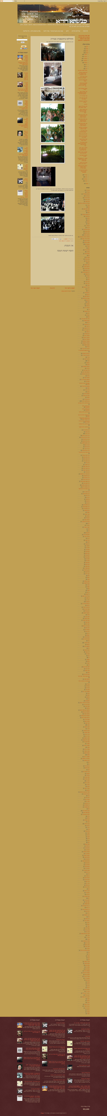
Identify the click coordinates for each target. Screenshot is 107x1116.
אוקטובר (85, 58)
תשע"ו (88, 1013)
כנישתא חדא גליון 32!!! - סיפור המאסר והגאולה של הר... (82, 167)
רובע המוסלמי (87, 915)
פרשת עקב (87, 864)
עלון (89, 808)
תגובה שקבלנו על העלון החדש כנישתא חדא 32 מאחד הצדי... (82, 144)
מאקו (88, 672)
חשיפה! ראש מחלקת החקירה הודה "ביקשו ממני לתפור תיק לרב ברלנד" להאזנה (33, 1049)
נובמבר (85, 56)
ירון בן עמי (88, 631)
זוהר (89, 529)
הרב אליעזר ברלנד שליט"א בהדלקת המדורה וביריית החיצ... (83, 111)
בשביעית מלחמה (86, 298)
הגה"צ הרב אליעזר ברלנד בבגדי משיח (83, 163)
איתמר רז (88, 225)
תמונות (88, 1000)
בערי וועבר (87, 283)
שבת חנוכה (87, 1036)
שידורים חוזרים (76, 31)
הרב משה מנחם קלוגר (85, 481)
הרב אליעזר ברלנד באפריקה (84, 403)
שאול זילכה (87, 928)
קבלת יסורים (87, 879)
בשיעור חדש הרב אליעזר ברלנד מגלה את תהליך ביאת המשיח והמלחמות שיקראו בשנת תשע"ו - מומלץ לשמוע (56, 1087)
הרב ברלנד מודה (86, 439)
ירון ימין (88, 633)
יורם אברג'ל (87, 611)
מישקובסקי (87, 700)
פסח (89, 842)
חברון (88, 542)
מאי (86, 68)
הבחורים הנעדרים (86, 355)
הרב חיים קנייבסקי (86, 450)
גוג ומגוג (88, 305)
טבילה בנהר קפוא (86, 596)
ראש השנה (87, 901)
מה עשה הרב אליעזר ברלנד (84, 681)
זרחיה (88, 538)
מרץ (86, 176)
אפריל (85, 174)
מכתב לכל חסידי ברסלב (85, 702)
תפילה (88, 1002)
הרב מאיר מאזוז (86, 466)
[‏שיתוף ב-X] (55, 239)
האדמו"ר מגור (87, 339)
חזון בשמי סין (87, 568)
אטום (88, 212)
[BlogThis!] (56, 239)
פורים (88, 838)
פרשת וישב (87, 859)
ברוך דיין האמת (86, 287)
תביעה (88, 987)
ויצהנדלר (88, 525)
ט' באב (88, 592)
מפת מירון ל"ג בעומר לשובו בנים (83, 136)
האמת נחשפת (87, 344)
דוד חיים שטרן (87, 328)
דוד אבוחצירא (87, 324)
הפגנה (88, 391)
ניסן (89, 762)
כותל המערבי (87, 642)
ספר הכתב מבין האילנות (85, 792)
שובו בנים (88, 931)
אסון (89, 248)
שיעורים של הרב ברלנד (85, 950)
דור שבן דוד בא (87, 330)
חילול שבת (87, 571)
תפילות (88, 1009)
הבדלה (88, 346)
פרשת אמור (87, 847)
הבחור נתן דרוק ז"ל (86, 348)
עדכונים (85, 104)
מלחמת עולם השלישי (85, 715)
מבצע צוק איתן (87, 674)
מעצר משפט (87, 726)
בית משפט (87, 274)
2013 (87, 183)
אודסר (88, 205)
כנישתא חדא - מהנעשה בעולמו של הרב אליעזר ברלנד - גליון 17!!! (32, 1097)
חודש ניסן (88, 558)
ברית (89, 290)
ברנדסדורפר (87, 292)
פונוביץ (88, 833)
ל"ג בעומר (64, 240)
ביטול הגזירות (87, 268)
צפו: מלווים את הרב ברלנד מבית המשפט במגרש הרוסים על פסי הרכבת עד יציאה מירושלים (57, 1062)
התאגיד (88, 516)
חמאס (88, 577)
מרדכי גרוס (87, 736)
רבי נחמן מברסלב (86, 909)
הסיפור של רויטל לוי (86, 386)
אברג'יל (88, 192)
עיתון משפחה (87, 807)
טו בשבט (88, 597)
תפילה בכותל (87, 1004)
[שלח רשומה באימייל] (60, 238)
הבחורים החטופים (86, 353)
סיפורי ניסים (87, 782)
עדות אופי (88, 797)
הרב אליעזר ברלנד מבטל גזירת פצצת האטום (84, 418)
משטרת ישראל (87, 745)
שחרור (88, 935)
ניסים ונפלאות (87, 760)
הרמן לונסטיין (87, 510)
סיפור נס (88, 780)
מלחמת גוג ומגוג (86, 711)
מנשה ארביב (87, 719)
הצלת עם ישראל (86, 395)
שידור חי (88, 937)
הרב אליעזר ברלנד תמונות (84, 427)
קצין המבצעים (87, 896)
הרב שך (88, 503)
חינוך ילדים (87, 573)
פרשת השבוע (87, 857)
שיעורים (88, 948)
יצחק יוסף (88, 627)
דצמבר (85, 54)
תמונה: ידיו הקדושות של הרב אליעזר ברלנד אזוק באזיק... (82, 159)
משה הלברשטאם (86, 739)
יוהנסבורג (68, 240)
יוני (86, 66)
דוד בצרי (88, 326)
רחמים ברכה (87, 920)
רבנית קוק (88, 911)
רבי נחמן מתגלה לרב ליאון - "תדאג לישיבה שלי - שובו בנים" (26, 135)
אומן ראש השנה (86, 208)
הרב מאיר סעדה (86, 470)
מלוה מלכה (87, 706)
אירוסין (88, 222)
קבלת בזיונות (87, 877)
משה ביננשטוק (87, 738)
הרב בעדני (87, 431)
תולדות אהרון (87, 989)
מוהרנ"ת (88, 687)
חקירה (88, 584)
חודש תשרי (87, 566)
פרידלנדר (88, 846)
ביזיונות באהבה (87, 266)
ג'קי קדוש (88, 300)
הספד (88, 388)
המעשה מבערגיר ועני (85, 379)
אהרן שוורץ (87, 201)
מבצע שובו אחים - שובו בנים (84, 676)
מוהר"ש (88, 684)
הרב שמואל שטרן (86, 506)
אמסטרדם (87, 244)
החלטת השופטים (86, 366)
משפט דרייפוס (87, 756)
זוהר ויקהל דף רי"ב (83, 95)
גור (89, 309)
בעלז (89, 279)
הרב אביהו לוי (87, 399)
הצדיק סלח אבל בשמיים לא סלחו (83, 131)
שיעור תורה (87, 946)
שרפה (88, 985)
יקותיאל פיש (87, 629)
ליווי (89, 665)
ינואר (86, 181)
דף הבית (85, 31)
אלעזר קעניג (87, 240)
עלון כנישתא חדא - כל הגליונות (31, 31)
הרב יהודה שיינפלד (86, 455)
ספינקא (88, 790)
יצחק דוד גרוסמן (86, 625)
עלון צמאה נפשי (86, 812)
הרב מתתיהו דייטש (86, 486)
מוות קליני (88, 689)
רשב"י (88, 926)
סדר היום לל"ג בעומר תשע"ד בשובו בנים (83, 107)
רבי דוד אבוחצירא (86, 905)
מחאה (88, 695)
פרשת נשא (87, 862)
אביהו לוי (88, 190)
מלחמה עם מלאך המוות (85, 710)
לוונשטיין (88, 659)
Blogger (42, 1113)
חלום (88, 575)
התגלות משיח (87, 519)
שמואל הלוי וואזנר (86, 972)
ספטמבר (85, 60)
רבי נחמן (88, 907)
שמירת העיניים (87, 976)
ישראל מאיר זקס (86, 638)
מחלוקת (88, 697)
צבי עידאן (88, 872)
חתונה (88, 590)
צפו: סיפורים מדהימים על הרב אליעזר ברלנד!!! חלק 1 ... (82, 124)
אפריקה (88, 251)
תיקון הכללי (87, 995)
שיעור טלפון (87, 944)
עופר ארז (88, 801)
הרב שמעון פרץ (86, 508)
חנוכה (88, 579)
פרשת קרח (87, 868)
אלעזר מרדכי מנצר (86, 238)
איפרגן (88, 218)
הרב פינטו (88, 495)
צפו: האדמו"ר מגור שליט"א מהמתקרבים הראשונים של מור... (82, 92)
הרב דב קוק (87, 444)
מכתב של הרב (87, 704)
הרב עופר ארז (87, 491)
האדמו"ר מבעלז (86, 337)
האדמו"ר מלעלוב (86, 341)
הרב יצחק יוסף (87, 459)
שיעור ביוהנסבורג (86, 941)
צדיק (89, 874)
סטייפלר (88, 775)
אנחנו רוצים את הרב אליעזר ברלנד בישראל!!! (83, 171)
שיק (89, 952)
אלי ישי (88, 227)
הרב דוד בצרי (87, 448)
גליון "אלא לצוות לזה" (85, 318)
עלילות (88, 818)
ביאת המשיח (87, 264)
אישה (88, 223)
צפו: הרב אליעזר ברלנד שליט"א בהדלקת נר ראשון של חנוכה (26, 76)
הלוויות (88, 375)
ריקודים (88, 922)
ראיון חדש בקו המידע (83, 134)
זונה (89, 530)
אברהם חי (87, 195)
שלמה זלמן (87, 969)
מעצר (88, 725)
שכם (89, 957)
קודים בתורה (87, 887)
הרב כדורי (88, 462)
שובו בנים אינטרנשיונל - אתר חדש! (53, 31)
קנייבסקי (88, 894)
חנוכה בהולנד (87, 581)
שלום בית (88, 967)
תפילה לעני (87, 1008)
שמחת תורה (87, 974)
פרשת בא (88, 849)
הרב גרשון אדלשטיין (86, 442)
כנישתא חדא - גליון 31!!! (85, 1041)
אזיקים (88, 210)
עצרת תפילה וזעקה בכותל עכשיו (83, 140)
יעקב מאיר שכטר (86, 620)
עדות (89, 795)
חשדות (88, 586)
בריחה (88, 289)
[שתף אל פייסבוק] (53, 239)
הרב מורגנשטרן (86, 475)
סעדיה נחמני (87, 788)
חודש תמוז (87, 564)
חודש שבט (87, 562)
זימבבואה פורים (86, 534)
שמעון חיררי (87, 978)
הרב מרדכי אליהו (86, 479)
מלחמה (88, 708)
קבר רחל (88, 883)
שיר (89, 954)
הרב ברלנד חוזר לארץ (85, 437)
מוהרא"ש (88, 685)
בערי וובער (87, 281)
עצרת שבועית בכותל (86, 1072)
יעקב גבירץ (87, 616)
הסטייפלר (88, 381)
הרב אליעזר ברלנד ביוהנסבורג (86, 409)
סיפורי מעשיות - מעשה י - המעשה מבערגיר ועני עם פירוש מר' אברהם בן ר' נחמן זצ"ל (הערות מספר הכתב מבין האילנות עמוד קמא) (79, 1087)
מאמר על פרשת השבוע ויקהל (59, 1079)
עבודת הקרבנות (86, 793)
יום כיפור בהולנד (86, 607)
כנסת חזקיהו (87, 650)
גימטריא (88, 315)
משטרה (88, 743)
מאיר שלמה (87, 670)
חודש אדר (88, 549)
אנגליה (88, 246)
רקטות (88, 924)
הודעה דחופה (87, 359)
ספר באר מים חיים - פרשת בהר (83, 98)
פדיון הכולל (87, 831)
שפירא (88, 982)
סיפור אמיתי (87, 777)
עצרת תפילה (87, 823)
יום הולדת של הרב (86, 603)
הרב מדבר (87, 472)
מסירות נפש (87, 721)
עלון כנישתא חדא (86, 810)
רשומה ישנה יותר (35, 288)
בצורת (88, 285)
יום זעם (88, 605)
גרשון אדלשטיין (87, 320)
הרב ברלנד (87, 433)
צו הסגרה (88, 875)
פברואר (85, 179)
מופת (88, 693)
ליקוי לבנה (87, 668)
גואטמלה (88, 303)
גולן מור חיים (87, 307)
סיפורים (88, 784)
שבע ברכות (87, 929)
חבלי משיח (87, 540)
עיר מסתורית (87, 805)
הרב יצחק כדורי (86, 460)
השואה (88, 512)
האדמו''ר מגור (87, 335)
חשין (89, 588)
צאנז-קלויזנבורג (87, 870)
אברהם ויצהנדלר (86, 194)
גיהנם (88, 313)
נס (89, 764)
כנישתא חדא (87, 646)
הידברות (88, 368)
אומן (89, 207)
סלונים (88, 786)
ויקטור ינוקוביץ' (87, 527)
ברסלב (88, 294)
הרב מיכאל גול (87, 477)
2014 (87, 52)
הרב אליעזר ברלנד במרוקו (84, 412)
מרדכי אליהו (87, 734)
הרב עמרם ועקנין (86, 493)
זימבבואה (88, 532)
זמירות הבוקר (87, 536)
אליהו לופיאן (87, 233)
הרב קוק (88, 497)
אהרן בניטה (87, 199)
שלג (89, 959)
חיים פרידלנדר (87, 570)
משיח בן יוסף (87, 749)
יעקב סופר (87, 622)
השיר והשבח (87, 514)
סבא (89, 769)
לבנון (89, 655)
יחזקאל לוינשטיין (86, 612)
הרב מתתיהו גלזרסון (85, 485)
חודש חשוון (87, 553)
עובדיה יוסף (87, 799)
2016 (87, 48)
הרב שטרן (88, 499)
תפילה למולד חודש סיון (82, 70)
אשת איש (88, 257)
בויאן (89, 262)
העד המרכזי (87, 389)
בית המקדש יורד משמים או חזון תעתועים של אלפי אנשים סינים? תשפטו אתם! (32, 1074)
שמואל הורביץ (87, 970)
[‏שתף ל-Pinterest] (52, 239)
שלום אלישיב (87, 963)
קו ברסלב (88, 885)
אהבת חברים (87, 197)
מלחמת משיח (87, 713)
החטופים (88, 362)
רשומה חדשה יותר (70, 288)
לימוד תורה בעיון (86, 666)
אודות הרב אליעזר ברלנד (85, 203)
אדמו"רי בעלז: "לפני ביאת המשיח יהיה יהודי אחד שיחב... (83, 149)
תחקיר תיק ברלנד (86, 993)
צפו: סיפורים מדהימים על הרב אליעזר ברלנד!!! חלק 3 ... (82, 116)
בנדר (89, 277)
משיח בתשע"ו (87, 751)
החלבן (88, 364)
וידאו (67, 31)
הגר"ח (88, 357)
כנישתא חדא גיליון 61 (26, 180)
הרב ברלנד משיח (86, 441)
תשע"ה (88, 1011)
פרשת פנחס (87, 866)
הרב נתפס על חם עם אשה (84, 488)
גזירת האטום (87, 311)
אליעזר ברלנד (87, 235)
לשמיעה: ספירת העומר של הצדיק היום (82, 152)
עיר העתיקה (87, 803)
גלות (89, 316)
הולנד (88, 360)
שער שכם (88, 980)
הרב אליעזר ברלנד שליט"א (84, 424)
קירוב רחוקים (87, 890)
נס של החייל (87, 766)
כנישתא (88, 644)
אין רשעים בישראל (86, 214)
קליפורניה (88, 892)
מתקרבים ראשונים (86, 758)
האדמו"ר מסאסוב (86, 343)
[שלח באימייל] (57, 239)
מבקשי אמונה (87, 679)
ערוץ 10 (88, 825)
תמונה (88, 998)
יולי (86, 64)
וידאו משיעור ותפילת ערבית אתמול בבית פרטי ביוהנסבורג (82, 73)
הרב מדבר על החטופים (85, 473)
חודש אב (88, 547)
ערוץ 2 (88, 827)
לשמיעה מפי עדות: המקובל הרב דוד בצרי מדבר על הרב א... (82, 85)
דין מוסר (88, 331)
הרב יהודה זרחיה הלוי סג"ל (84, 452)
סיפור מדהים (87, 779)
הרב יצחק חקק (86, 457)
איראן (88, 220)
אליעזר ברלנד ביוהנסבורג (84, 236)
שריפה (88, 983)
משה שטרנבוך (87, 741)
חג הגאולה (87, 544)
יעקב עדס (88, 624)
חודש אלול (87, 551)
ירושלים (88, 635)
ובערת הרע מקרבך (86, 521)
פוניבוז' (88, 834)
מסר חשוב (87, 723)
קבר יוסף (88, 881)
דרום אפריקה (87, 333)
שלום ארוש (87, 965)
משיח (88, 747)
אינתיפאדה (87, 216)
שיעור (88, 939)
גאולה (88, 302)
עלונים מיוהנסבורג (86, 814)
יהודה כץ (88, 599)
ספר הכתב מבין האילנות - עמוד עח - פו (82, 1022)
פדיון (89, 829)
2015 (87, 50)
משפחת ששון (87, 752)
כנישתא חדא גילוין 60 (85, 1078)
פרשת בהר (87, 853)
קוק (89, 888)
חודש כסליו (87, 557)
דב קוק (88, 322)
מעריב (88, 728)
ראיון (89, 898)
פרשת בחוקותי (87, 855)
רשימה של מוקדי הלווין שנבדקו (59, 1068)
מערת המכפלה (86, 730)
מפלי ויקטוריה (87, 732)
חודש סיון (88, 560)
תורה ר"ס (88, 991)
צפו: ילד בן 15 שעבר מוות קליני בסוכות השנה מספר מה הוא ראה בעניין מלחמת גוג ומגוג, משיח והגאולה (82, 1057)
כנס (89, 648)
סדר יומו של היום (86, 771)
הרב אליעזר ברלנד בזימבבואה (86, 406)
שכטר (88, 956)
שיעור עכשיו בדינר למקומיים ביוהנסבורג (82, 77)
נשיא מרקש (87, 767)
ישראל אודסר (87, 637)
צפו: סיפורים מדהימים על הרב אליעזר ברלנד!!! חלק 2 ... (82, 120)
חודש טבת (87, 555)
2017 (87, 46)
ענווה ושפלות (87, 820)
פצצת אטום (87, 844)
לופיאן (88, 661)
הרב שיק (88, 501)
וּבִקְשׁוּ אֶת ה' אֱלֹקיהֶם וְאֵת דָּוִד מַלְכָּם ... (83, 128)
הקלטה (88, 397)
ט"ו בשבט (88, 594)
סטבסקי (88, 773)
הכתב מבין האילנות (86, 374)
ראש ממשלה (87, 903)
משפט (88, 754)
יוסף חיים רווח (87, 609)
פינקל (88, 840)
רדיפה (88, 913)
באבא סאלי (87, 259)
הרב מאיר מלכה (86, 468)
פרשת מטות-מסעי (86, 860)
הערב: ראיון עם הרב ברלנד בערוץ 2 (58, 1075)
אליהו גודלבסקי (86, 229)
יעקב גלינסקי (87, 618)
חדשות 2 (88, 545)
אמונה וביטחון (87, 242)
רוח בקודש (87, 918)
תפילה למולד (87, 1006)
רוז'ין (89, 916)
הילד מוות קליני (86, 370)
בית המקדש (87, 270)
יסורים (88, 614)
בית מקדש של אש (86, 272)
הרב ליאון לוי (87, 464)
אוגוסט (85, 62)
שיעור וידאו (87, 942)
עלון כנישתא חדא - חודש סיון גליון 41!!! (26, 167)
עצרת (88, 821)
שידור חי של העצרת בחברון (84, 1065)
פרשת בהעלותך (86, 851)
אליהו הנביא (87, 231)
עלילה (88, 816)
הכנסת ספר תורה (86, 372)
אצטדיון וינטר (87, 253)
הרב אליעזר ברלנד (86, 401)
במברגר (88, 275)
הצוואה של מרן (87, 393)
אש (89, 255)
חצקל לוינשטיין (87, 583)
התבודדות (88, 517)
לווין (89, 657)
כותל (89, 640)
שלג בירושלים (87, 961)
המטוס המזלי (87, 377)
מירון (60, 240)
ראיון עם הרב (87, 900)
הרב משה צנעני (86, 483)
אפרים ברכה (87, 249)
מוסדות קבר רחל (86, 691)
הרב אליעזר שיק (86, 429)
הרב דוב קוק (87, 446)
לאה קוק (88, 653)
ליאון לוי (88, 663)
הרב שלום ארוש (86, 504)
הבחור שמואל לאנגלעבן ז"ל (84, 350)
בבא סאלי (88, 261)
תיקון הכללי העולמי (86, 996)
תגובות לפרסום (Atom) (66, 291)
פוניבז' (88, 836)
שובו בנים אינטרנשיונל (85, 933)
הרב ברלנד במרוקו (86, 435)
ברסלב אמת (87, 296)
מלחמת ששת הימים (86, 717)
